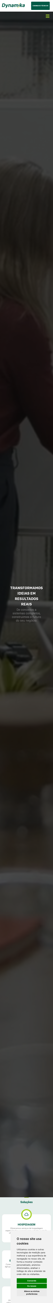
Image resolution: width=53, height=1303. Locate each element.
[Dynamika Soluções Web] (13, 5)
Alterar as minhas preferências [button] (31, 1292)
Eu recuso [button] (31, 1286)
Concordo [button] (31, 1281)
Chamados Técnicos (40, 6)
